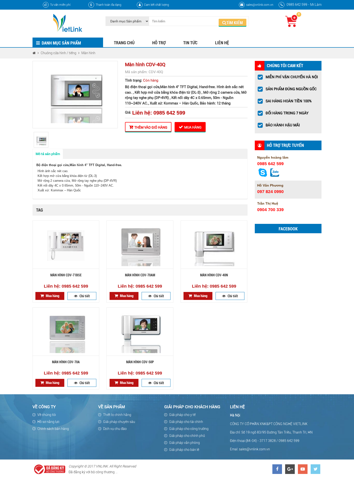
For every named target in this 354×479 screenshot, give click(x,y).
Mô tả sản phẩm (48, 154)
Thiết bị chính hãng (117, 415)
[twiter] (315, 469)
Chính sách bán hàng (53, 429)
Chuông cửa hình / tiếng (58, 53)
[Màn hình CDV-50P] (140, 332)
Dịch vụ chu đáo (115, 429)
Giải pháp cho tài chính (186, 422)
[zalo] (274, 175)
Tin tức (190, 42)
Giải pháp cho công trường (189, 429)
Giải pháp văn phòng (184, 443)
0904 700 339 (270, 209)
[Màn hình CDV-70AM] (140, 245)
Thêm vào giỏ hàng (150, 127)
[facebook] (277, 469)
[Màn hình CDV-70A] (66, 332)
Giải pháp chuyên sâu (119, 422)
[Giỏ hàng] (291, 21)
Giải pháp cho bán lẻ (184, 450)
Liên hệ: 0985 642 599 (158, 113)
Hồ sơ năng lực (48, 422)
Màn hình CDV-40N (214, 275)
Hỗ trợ (159, 42)
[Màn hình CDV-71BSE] (66, 245)
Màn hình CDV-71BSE (66, 275)
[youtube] (303, 469)
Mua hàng (193, 127)
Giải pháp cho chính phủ (187, 436)
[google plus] (290, 469)
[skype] (262, 175)
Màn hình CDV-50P (140, 362)
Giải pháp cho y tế (182, 415)
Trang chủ (124, 42)
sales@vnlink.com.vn (259, 4)
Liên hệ (222, 42)
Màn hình (88, 53)
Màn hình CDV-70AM (140, 275)
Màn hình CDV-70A (66, 362)
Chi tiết (84, 296)
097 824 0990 (270, 191)
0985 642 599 (270, 163)
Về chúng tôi (46, 415)
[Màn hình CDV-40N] (214, 245)
